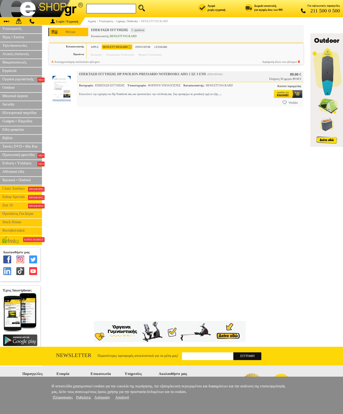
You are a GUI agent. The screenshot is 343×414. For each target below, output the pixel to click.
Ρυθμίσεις (83, 397)
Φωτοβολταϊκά (13, 230)
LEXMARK (160, 47)
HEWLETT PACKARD (116, 46)
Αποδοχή (122, 397)
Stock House (11, 222)
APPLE (95, 47)
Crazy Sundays (22, 188)
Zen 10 (22, 205)
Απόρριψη (102, 397)
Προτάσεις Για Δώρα (17, 214)
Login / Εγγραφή (67, 21)
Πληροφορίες (63, 397)
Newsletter (73, 355)
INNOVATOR (142, 47)
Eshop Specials (22, 197)
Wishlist (293, 102)
